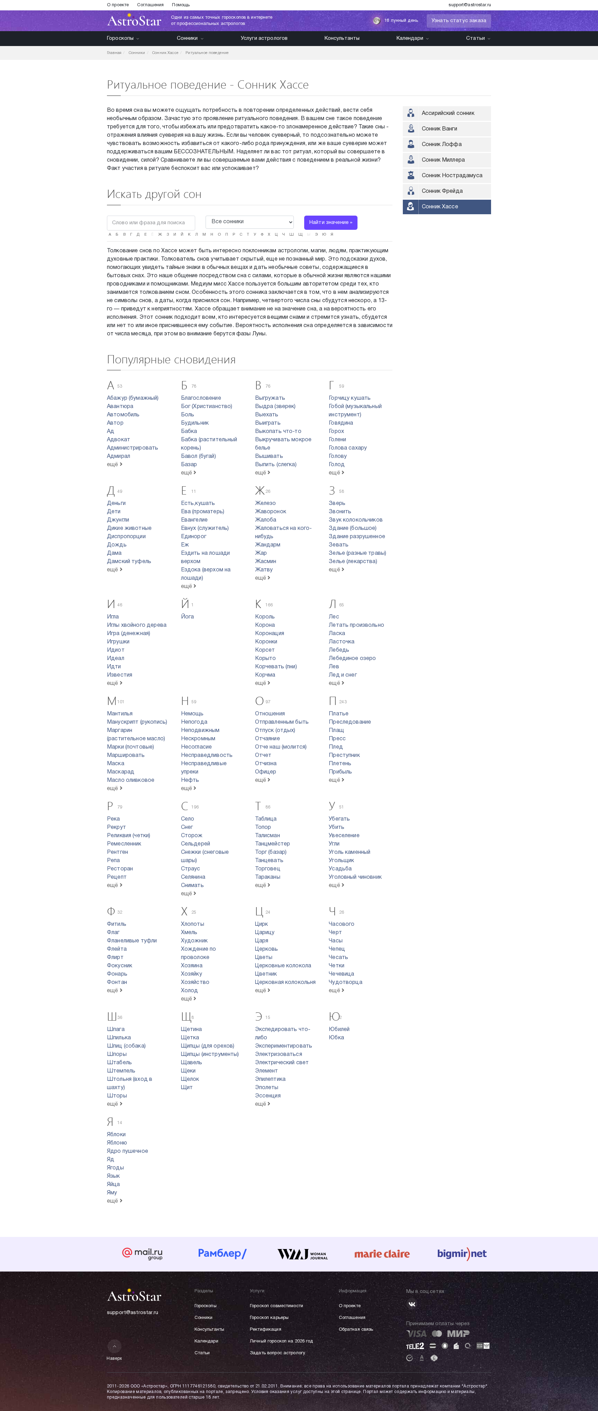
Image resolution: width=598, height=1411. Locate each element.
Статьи (475, 38)
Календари (410, 38)
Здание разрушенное (357, 536)
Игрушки (118, 642)
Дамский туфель (129, 561)
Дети (114, 511)
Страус (190, 869)
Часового (341, 924)
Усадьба (340, 869)
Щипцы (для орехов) (208, 1046)
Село (187, 819)
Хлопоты (192, 924)
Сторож (192, 835)
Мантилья (120, 714)
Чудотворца (345, 982)
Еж (185, 545)
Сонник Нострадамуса (452, 175)
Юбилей (339, 1029)
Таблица (266, 819)
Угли (334, 844)
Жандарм (268, 545)
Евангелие (194, 520)
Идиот (116, 650)
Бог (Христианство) (207, 406)
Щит (187, 1087)
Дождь (117, 545)
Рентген (117, 852)
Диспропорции (126, 536)
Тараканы (267, 877)
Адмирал (118, 456)
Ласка (337, 633)
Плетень (340, 763)
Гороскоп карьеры (269, 1318)
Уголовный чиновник (355, 877)
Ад (110, 431)
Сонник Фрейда (442, 191)
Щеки (188, 1071)
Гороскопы (120, 38)
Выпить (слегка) (276, 464)
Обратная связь (356, 1330)
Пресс (337, 738)
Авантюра (120, 406)
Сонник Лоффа (442, 144)
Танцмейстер (272, 844)
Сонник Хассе (440, 207)
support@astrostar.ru (469, 5)
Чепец (337, 949)
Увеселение (344, 835)
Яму (112, 1193)
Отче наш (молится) (281, 747)
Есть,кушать (198, 503)
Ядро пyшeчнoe (127, 1151)
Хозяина (191, 966)
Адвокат (118, 439)
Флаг (113, 932)
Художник (194, 941)
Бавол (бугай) (198, 456)
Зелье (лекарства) (353, 561)
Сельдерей (195, 844)
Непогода (194, 722)
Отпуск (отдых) (275, 730)
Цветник (266, 974)
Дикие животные (129, 528)
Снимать (192, 885)
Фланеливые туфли (132, 941)
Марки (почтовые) (130, 747)
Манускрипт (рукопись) (137, 722)
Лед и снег (343, 675)
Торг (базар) (271, 852)
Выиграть (268, 423)
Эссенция (268, 1096)
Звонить (340, 511)
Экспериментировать (283, 1046)
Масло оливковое (130, 780)
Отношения (270, 714)
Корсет (265, 650)
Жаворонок (270, 511)
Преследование (350, 722)
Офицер (266, 772)
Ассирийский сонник (448, 113)
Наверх (114, 1358)
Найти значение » (330, 222)
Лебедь (339, 650)
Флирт (115, 957)
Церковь (266, 949)
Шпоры (117, 1054)
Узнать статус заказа (459, 20)
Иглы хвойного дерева (136, 625)
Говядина (341, 423)
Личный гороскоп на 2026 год (281, 1341)
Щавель (191, 1062)
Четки (336, 966)
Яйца (113, 1184)
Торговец (267, 869)
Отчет (263, 755)
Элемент (266, 1071)
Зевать (338, 545)
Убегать (339, 819)
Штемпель (121, 1071)
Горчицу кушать (350, 398)
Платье (338, 714)
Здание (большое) (353, 528)
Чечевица (341, 974)
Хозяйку (191, 974)
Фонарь (117, 974)
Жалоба (266, 520)
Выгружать (270, 398)
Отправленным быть (282, 722)
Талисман (267, 835)
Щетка (190, 1037)
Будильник (195, 423)
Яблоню (117, 1143)
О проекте (118, 5)
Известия (119, 675)
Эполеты (267, 1087)
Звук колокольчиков (356, 520)
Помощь (181, 5)
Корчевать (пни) (276, 666)
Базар (189, 464)
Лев (334, 666)
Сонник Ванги (439, 129)
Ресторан (120, 869)
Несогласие (196, 747)
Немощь (192, 714)
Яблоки (116, 1134)
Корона (265, 625)
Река (113, 819)
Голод (337, 464)
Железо (265, 503)
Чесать (338, 957)
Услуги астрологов (264, 38)
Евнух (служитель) (205, 528)
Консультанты (342, 38)
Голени (337, 439)
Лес (334, 617)
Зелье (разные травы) (357, 553)
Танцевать (269, 860)
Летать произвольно (356, 625)
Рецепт (117, 877)
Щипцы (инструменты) (210, 1054)
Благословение (201, 398)
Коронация (269, 633)
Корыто (265, 658)
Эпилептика (270, 1079)
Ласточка (341, 642)
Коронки (266, 642)
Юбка (336, 1037)
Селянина (193, 877)
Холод (189, 990)
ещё (113, 464)
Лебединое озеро (352, 658)
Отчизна (266, 763)
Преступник (344, 755)
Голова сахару (348, 448)
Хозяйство (195, 982)
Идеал (115, 658)
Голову (338, 456)
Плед (336, 747)
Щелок (190, 1079)
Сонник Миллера (443, 160)
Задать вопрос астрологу (277, 1353)
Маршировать (126, 755)
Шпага (116, 1029)
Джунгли (118, 520)
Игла (113, 617)
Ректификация (265, 1330)
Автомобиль (123, 415)
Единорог (193, 536)
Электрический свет (282, 1062)
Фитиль (116, 924)
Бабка (189, 431)
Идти (114, 666)
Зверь (337, 503)
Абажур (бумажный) (133, 398)
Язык (113, 1176)
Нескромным (198, 738)
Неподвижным (200, 730)
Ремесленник (124, 844)
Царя (262, 941)
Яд (110, 1159)
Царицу (265, 932)
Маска (115, 763)
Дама (114, 553)
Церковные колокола (283, 966)
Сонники (187, 38)
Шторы (117, 1096)
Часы (336, 941)
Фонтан (117, 982)
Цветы (264, 957)
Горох (336, 431)
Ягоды (115, 1168)
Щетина (191, 1029)
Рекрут (116, 827)
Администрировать (132, 448)
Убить (336, 827)
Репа (113, 860)
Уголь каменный (349, 852)
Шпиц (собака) (126, 1046)
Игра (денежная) (128, 633)
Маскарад (120, 772)
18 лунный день (401, 21)
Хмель (189, 932)
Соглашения (150, 5)
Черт (335, 932)
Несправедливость (207, 755)
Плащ (336, 730)
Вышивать (269, 456)
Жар (261, 553)
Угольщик (341, 860)
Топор (263, 827)
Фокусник (119, 966)
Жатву (264, 570)
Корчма (265, 675)
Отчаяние (267, 738)
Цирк (261, 924)
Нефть (190, 780)
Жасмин (266, 561)
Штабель (119, 1062)
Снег (187, 827)
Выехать (267, 415)
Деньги (116, 503)
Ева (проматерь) (202, 511)
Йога (187, 617)
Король (265, 617)
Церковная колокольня (285, 982)
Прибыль (340, 772)
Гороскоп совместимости (276, 1306)
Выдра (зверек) (275, 406)
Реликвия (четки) (128, 835)
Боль (187, 415)
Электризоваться (278, 1054)
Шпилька (119, 1037)
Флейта (117, 949)
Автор (115, 423)
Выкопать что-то (278, 431)
